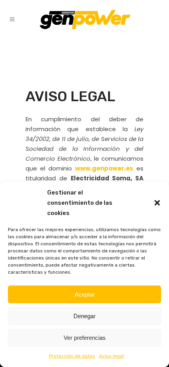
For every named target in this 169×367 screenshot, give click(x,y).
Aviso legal (111, 356)
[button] (157, 203)
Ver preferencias (85, 337)
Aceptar (85, 294)
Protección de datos (72, 356)
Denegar (84, 316)
